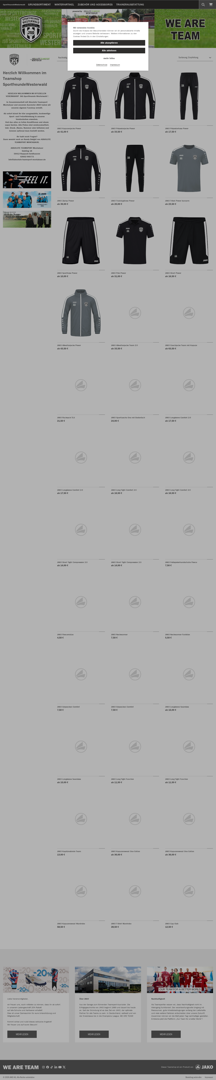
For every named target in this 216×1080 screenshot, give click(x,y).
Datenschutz (101, 64)
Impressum (115, 64)
